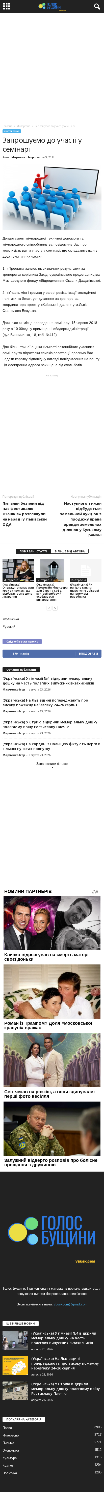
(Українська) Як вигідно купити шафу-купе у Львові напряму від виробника (84, 590)
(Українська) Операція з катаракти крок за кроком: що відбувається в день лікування (18, 590)
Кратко (8, 1465)
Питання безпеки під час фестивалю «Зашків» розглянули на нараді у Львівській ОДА (25, 514)
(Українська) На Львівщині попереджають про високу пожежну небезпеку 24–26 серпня (45, 702)
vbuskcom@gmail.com (70, 1304)
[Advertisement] (52, 67)
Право (7, 1428)
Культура (10, 1458)
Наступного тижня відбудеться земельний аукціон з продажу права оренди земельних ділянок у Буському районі (80, 519)
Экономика (11, 1450)
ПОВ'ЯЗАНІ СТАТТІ (33, 551)
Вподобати (88, 653)
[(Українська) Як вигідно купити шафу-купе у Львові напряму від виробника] (85, 570)
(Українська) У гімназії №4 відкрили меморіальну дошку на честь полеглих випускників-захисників (48, 680)
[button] (96, 6)
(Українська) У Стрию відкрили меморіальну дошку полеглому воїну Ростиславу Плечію (50, 724)
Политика (10, 1473)
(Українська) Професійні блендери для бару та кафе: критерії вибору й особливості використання (52, 592)
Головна (7, 126)
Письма (8, 1443)
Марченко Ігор (22, 157)
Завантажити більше (52, 764)
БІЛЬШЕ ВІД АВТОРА (70, 551)
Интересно (11, 131)
